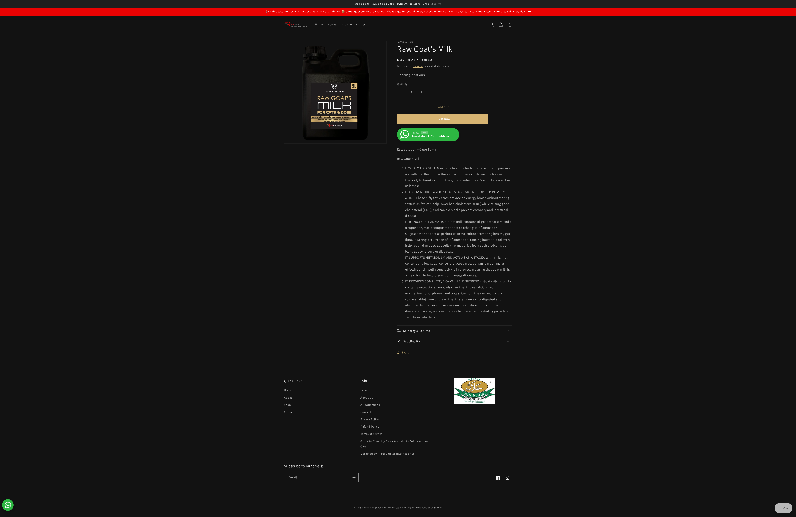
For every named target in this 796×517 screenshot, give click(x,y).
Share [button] (405, 352)
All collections (370, 405)
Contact (289, 412)
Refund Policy (369, 426)
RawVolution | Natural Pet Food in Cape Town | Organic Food (391, 507)
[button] (346, 24)
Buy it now (442, 119)
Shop (287, 405)
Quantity (402, 84)
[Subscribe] (353, 477)
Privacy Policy (369, 419)
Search (365, 390)
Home (288, 390)
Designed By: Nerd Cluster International (387, 454)
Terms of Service (371, 434)
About (288, 397)
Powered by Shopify (432, 507)
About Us (366, 397)
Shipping (418, 65)
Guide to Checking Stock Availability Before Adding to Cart (396, 443)
